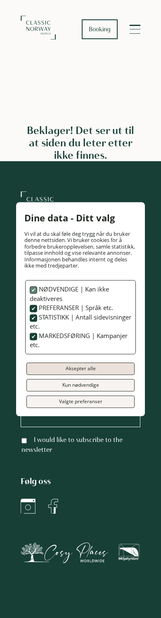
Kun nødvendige (80, 384)
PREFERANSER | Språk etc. (75, 308)
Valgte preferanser (80, 401)
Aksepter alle (81, 368)
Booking (100, 29)
